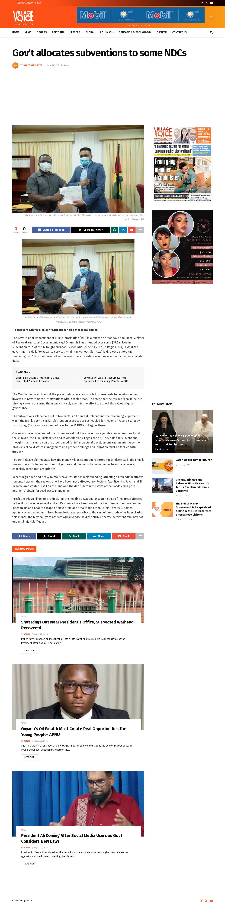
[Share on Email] (132, 230)
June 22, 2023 (183, 465)
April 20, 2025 (162, 449)
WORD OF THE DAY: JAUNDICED (194, 460)
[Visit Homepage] (23, 17)
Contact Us (179, 32)
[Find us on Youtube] (211, 3)
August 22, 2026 (40, 634)
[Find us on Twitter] (206, 3)
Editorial (58, 32)
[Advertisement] (112, 95)
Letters (75, 32)
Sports (42, 32)
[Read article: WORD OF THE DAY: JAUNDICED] (162, 466)
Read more (31, 650)
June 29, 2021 (53, 65)
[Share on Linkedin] (123, 230)
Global (90, 32)
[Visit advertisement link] (182, 164)
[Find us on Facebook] (202, 3)
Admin (27, 634)
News (28, 32)
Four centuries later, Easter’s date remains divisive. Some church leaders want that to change (180, 440)
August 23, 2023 (184, 519)
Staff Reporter (32, 65)
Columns (106, 32)
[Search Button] (211, 32)
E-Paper (162, 32)
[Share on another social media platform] (140, 230)
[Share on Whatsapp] (114, 230)
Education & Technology (135, 32)
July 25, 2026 (183, 495)
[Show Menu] (211, 18)
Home (15, 32)
